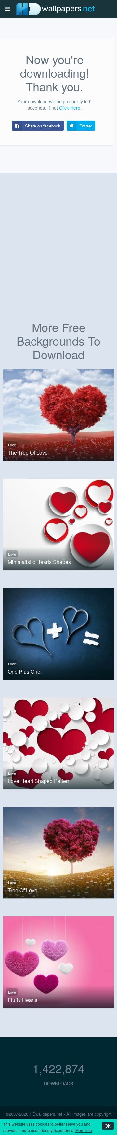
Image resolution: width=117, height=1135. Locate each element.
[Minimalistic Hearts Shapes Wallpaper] (58, 523)
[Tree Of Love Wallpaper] (58, 852)
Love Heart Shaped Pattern (39, 781)
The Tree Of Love (28, 452)
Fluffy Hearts (22, 1000)
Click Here (69, 108)
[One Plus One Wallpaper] (58, 633)
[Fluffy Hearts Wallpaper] (58, 961)
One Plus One (24, 671)
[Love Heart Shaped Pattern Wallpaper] (58, 742)
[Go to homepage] (55, 9)
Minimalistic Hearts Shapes (39, 562)
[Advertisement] (58, 254)
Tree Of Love (22, 890)
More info (83, 1130)
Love (12, 444)
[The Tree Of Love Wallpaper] (58, 414)
